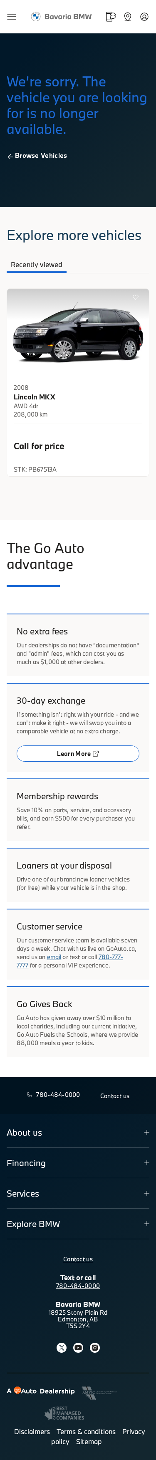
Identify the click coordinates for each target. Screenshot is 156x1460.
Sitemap (89, 1441)
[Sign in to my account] (144, 17)
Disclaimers (32, 1431)
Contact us (78, 1259)
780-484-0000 (78, 1286)
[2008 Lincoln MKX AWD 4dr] (78, 334)
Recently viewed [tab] (36, 264)
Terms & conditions (86, 1431)
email (54, 957)
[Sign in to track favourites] (137, 299)
